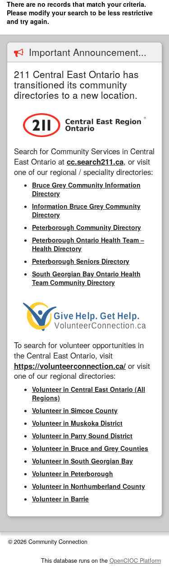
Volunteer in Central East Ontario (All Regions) (88, 393)
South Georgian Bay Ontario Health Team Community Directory (86, 278)
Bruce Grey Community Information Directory (86, 189)
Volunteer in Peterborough (72, 473)
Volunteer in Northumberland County (88, 486)
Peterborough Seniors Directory (80, 261)
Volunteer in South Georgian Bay (82, 460)
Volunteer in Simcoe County (75, 410)
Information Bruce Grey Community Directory (86, 210)
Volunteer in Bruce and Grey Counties (90, 448)
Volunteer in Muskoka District (77, 423)
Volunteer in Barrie (60, 498)
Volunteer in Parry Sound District (82, 435)
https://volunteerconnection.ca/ (70, 365)
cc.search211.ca (95, 161)
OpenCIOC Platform (135, 560)
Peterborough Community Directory (86, 227)
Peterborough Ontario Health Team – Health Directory (88, 244)
